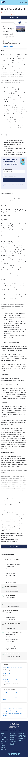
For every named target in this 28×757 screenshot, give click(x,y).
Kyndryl (4, 669)
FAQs (2, 735)
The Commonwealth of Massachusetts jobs (13, 697)
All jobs (4, 699)
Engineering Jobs (13, 739)
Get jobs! (14, 179)
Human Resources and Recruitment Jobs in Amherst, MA (13, 714)
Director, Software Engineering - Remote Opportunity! (13, 680)
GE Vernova (5, 675)
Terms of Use (3, 743)
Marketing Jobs (13, 741)
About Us (2, 733)
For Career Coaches (22, 738)
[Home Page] (5, 2)
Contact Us (3, 747)
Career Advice (3, 741)
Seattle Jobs (12, 737)
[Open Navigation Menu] (25, 2)
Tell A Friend (20, 740)
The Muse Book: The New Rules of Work (22, 736)
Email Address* (7, 169)
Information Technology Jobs (13, 744)
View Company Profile (8, 46)
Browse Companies (4, 739)
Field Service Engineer (8, 673)
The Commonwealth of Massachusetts (12, 6)
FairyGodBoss (3, 749)
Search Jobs (3, 737)
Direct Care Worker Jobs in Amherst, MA (12, 708)
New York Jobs (12, 733)
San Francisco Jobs (13, 735)
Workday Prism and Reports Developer (12, 667)
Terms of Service (19, 184)
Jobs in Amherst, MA (7, 710)
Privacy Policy (5, 185)
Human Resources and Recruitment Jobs (12, 711)
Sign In (20, 2)
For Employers (21, 733)
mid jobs (5, 695)
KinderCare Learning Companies (10, 683)
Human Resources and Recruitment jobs (12, 692)
